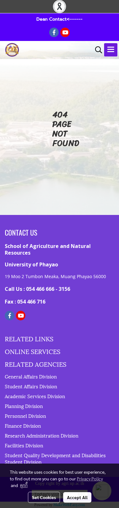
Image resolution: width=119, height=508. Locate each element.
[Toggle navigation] (111, 50)
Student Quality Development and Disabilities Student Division (55, 458)
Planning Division (24, 406)
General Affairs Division (31, 376)
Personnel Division (25, 415)
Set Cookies (44, 497)
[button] (96, 49)
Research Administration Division (41, 435)
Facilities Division (24, 445)
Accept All (77, 497)
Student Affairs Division (31, 386)
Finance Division (23, 425)
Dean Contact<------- (59, 19)
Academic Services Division (35, 396)
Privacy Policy (90, 478)
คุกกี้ (24, 485)
